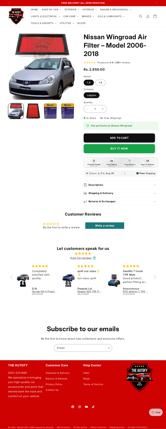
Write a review (104, 225)
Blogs (86, 378)
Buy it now (119, 148)
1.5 (88, 82)
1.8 (100, 82)
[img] (83, 253)
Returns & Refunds (56, 378)
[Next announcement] (156, 3)
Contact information (137, 427)
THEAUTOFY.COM (25, 427)
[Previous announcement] (9, 3)
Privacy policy (80, 427)
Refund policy (63, 427)
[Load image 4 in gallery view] (67, 111)
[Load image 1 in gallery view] (16, 111)
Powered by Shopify (43, 427)
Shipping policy (117, 427)
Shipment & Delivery (57, 373)
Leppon (91, 95)
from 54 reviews (81, 258)
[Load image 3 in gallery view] (50, 111)
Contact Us (52, 390)
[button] (51, 9)
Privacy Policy (54, 384)
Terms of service (98, 427)
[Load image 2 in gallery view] (33, 111)
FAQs (86, 373)
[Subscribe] (108, 348)
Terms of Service (93, 384)
